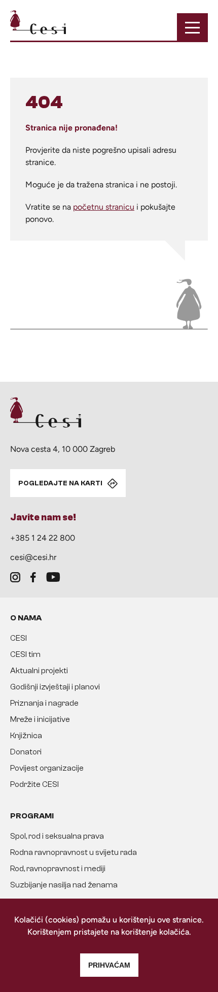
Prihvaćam (109, 965)
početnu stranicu (103, 207)
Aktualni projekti (39, 670)
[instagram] (15, 577)
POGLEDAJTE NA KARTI (60, 483)
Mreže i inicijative (40, 719)
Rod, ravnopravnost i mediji (57, 868)
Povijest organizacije (47, 768)
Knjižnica (26, 735)
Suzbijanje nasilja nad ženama (64, 884)
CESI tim (25, 654)
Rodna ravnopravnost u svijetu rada (73, 852)
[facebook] (33, 577)
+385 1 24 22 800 (42, 538)
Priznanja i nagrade (44, 703)
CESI (18, 638)
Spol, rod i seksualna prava (57, 836)
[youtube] (53, 577)
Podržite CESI (34, 784)
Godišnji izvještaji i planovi (55, 686)
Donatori (26, 751)
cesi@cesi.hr (33, 557)
